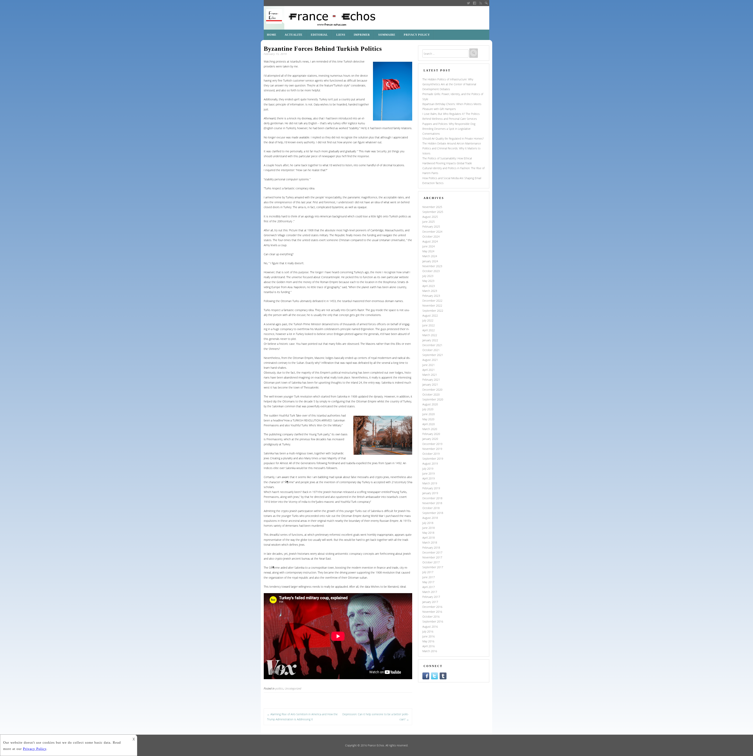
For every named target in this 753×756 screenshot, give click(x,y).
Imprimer (362, 34)
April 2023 (428, 286)
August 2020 (430, 404)
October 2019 (431, 454)
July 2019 (427, 468)
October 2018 (431, 508)
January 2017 (430, 602)
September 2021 (432, 355)
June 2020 (428, 414)
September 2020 (432, 399)
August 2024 (430, 241)
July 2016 (427, 631)
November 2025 (432, 207)
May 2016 (428, 641)
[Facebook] (474, 3)
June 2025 (428, 221)
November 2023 (432, 266)
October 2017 (431, 562)
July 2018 (427, 523)
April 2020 (428, 424)
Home (271, 34)
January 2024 (430, 261)
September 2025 (432, 212)
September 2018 (432, 513)
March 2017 (429, 592)
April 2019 (428, 478)
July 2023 (427, 276)
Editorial (319, 34)
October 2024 (431, 236)
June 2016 (428, 636)
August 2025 (430, 217)
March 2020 (429, 429)
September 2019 (432, 458)
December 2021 (432, 345)
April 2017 (428, 587)
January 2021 (430, 384)
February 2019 (431, 488)
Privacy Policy (417, 34)
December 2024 (432, 231)
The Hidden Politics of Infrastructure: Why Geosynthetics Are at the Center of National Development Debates (449, 84)
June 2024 (428, 246)
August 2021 (430, 360)
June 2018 (428, 528)
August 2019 (430, 463)
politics (279, 688)
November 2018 (432, 503)
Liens (340, 34)
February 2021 (431, 379)
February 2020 (431, 434)
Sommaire (386, 34)
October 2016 (431, 616)
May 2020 (428, 419)
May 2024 (428, 251)
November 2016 (432, 612)
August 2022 (430, 315)
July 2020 (427, 409)
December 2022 (432, 300)
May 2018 (428, 533)
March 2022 (429, 335)
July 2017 (427, 572)
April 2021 (428, 370)
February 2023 (431, 296)
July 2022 (427, 320)
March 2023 (429, 291)
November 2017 (432, 557)
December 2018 (432, 498)
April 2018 (428, 537)
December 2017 (432, 552)
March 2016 (429, 651)
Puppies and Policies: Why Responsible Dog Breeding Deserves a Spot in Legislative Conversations (448, 128)
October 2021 (431, 350)
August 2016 (430, 626)
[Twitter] (468, 3)
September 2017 (432, 567)
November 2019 (432, 449)
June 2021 (428, 365)
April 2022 (428, 330)
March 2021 (429, 375)
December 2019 (432, 444)
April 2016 (428, 646)
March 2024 (429, 256)
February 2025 (431, 226)
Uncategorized (293, 688)
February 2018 (431, 547)
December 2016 (432, 607)
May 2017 (428, 582)
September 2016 (432, 621)
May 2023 (428, 281)
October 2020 (431, 394)
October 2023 (431, 271)
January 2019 (430, 493)
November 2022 (432, 305)
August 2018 (430, 518)
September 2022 (432, 310)
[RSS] (480, 3)
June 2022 (428, 325)
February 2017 (431, 597)
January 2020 (430, 439)
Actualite (293, 34)
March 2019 (429, 483)
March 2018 (429, 542)
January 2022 (430, 340)
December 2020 (432, 389)
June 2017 (428, 577)
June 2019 (428, 473)
